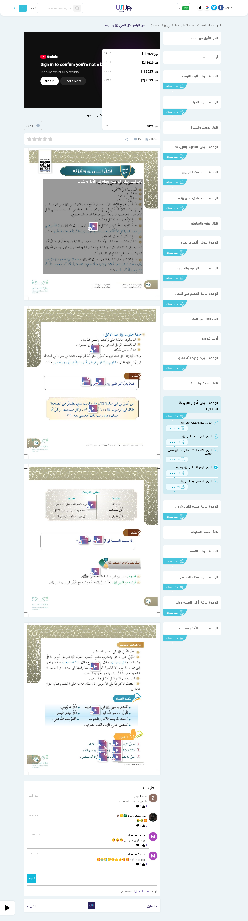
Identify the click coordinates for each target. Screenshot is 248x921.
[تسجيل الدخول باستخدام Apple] (200, 7)
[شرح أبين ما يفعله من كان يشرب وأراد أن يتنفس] (116, 757)
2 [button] (14, 8)
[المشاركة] (126, 139)
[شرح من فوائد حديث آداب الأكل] (94, 667)
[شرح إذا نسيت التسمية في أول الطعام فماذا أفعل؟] (97, 540)
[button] (183, 8)
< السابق (152, 906)
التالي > (31, 906)
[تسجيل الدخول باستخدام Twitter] (214, 7)
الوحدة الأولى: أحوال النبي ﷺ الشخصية (174, 25)
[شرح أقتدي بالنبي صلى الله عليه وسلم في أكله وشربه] (94, 710)
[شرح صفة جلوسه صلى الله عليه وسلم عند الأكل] (94, 349)
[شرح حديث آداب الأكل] (92, 409)
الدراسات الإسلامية (210, 25)
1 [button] (23, 8)
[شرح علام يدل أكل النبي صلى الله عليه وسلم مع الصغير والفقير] (99, 381)
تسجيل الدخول (143, 891)
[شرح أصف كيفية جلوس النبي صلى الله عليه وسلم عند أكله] (116, 744)
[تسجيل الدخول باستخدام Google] (207, 7)
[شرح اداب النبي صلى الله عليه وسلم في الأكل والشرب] (92, 226)
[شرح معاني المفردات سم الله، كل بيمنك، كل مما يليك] (91, 505)
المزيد (32, 878)
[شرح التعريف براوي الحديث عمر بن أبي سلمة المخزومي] (94, 571)
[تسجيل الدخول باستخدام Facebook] (221, 7)
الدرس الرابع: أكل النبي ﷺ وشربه (127, 24)
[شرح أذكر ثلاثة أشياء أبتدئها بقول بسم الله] (116, 750)
